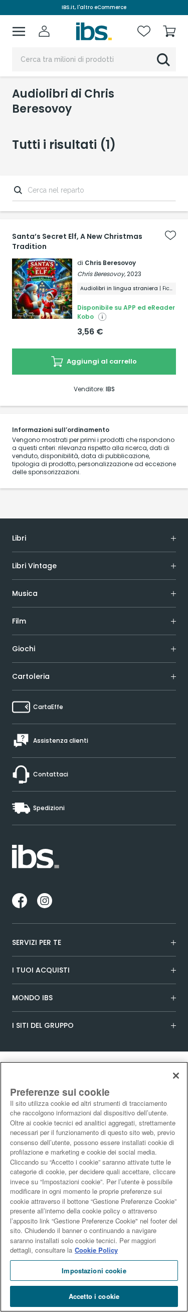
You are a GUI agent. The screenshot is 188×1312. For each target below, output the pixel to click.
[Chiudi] (176, 1076)
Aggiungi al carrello (101, 361)
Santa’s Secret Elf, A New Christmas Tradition (77, 241)
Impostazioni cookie (94, 1270)
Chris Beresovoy (110, 262)
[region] (94, 1187)
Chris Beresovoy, (101, 274)
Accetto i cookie (94, 1296)
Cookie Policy (96, 1250)
